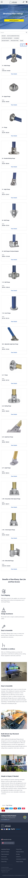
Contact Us (18, 856)
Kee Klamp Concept (5, 40)
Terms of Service (4, 859)
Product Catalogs (19, 861)
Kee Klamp (4, 35)
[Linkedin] (19, 808)
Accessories (16, 38)
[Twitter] (11, 808)
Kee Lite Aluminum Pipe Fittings (13, 35)
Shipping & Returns (20, 851)
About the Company (5, 851)
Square (21, 40)
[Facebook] (7, 808)
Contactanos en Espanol (21, 859)
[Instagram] (23, 808)
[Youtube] (15, 808)
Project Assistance (5, 854)
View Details (14, 74)
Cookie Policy (4, 861)
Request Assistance (14, 20)
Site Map (18, 854)
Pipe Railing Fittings (14, 40)
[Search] (26, 32)
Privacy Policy (19, 849)
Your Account (4, 856)
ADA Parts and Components (7, 38)
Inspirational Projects (5, 849)
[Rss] (2, 808)
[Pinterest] (3, 811)
